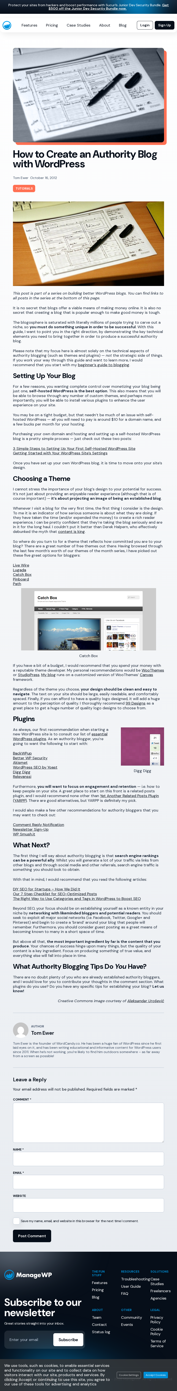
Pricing (52, 25)
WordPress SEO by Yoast (35, 767)
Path (17, 583)
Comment (22, 1099)
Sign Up (164, 25)
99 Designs (135, 703)
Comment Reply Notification (38, 824)
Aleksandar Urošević (145, 1000)
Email (18, 1172)
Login (145, 25)
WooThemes (153, 670)
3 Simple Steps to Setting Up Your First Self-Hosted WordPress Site (74, 448)
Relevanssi (22, 776)
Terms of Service (158, 1344)
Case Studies (78, 25)
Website (19, 1195)
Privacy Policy (156, 1320)
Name (18, 1149)
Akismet (20, 762)
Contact (99, 1324)
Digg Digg (21, 772)
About (104, 25)
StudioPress (29, 674)
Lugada (19, 570)
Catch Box (22, 574)
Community (131, 1317)
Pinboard (21, 579)
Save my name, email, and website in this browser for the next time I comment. (79, 1221)
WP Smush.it (24, 834)
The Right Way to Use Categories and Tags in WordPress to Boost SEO (77, 898)
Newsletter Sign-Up (31, 829)
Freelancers (160, 1291)
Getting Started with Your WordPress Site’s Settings (60, 453)
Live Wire (21, 565)
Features (29, 25)
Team (96, 1317)
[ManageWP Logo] (44, 1275)
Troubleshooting (135, 1279)
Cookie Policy (156, 1332)
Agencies (158, 1298)
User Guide (131, 1286)
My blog (48, 674)
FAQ (124, 1293)
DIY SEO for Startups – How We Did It (46, 889)
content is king (71, 531)
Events (127, 1324)
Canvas (146, 674)
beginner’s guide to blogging (103, 364)
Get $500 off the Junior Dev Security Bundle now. (109, 7)
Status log (101, 1331)
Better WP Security (30, 758)
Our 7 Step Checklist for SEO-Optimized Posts (55, 893)
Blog (123, 25)
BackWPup (22, 753)
